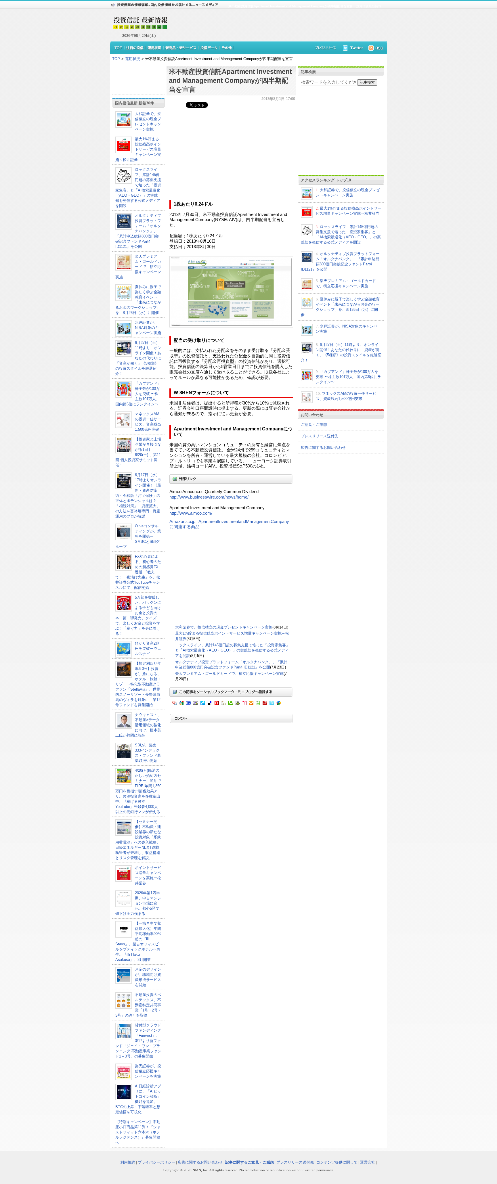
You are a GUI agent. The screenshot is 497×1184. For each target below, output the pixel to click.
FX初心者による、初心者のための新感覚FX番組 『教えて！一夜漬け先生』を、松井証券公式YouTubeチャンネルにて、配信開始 (138, 572)
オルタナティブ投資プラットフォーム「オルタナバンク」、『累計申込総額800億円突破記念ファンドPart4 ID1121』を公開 (138, 231)
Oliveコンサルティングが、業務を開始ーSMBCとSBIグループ (138, 536)
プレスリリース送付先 (319, 436)
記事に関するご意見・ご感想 (249, 1162)
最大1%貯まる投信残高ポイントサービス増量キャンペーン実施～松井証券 (138, 149)
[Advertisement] (274, 25)
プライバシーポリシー (156, 1162)
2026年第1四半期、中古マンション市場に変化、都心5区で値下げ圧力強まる (138, 903)
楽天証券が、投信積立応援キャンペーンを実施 (148, 1071)
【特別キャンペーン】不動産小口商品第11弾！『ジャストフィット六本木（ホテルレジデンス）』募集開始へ (137, 1132)
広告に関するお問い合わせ (323, 447)
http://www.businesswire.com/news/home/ (208, 497)
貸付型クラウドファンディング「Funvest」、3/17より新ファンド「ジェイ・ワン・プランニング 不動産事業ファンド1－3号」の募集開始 (138, 1040)
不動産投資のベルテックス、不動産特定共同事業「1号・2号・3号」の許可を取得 (138, 1005)
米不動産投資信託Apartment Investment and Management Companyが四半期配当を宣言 (230, 80)
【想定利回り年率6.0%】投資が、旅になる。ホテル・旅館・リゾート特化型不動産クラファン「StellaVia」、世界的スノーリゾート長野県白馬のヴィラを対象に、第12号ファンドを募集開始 (138, 684)
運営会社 (367, 1162)
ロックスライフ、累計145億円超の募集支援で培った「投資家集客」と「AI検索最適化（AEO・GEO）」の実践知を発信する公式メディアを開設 (232, 650)
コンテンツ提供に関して (337, 1162)
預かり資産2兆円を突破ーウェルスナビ (148, 648)
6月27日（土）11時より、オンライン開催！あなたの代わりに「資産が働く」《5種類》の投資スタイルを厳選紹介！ (138, 358)
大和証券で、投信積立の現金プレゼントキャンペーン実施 (223, 627)
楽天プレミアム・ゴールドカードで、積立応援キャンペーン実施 (138, 266)
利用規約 (127, 1162)
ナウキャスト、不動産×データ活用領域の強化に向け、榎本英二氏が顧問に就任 (138, 724)
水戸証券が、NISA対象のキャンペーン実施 (148, 327)
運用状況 (132, 59)
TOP (116, 59)
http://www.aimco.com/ (190, 513)
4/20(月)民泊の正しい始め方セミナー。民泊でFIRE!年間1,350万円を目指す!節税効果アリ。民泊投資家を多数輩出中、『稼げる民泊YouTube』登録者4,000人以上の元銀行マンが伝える (138, 791)
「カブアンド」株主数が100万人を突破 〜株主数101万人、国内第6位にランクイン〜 (138, 393)
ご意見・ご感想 (314, 424)
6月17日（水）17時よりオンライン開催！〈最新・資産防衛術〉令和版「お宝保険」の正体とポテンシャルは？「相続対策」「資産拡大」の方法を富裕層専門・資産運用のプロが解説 (138, 495)
